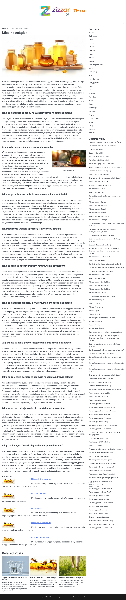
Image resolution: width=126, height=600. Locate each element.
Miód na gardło (36, 508)
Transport (92, 111)
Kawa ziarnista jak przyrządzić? (100, 471)
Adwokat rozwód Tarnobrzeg (99, 216)
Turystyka (92, 115)
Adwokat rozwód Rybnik (97, 293)
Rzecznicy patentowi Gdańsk (99, 496)
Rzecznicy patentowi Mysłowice (100, 418)
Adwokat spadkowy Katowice (99, 174)
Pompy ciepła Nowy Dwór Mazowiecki (102, 474)
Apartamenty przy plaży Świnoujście (101, 164)
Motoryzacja (93, 72)
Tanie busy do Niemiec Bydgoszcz (101, 453)
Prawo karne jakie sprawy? (98, 400)
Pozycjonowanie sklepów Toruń (100, 492)
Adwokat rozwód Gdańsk (97, 209)
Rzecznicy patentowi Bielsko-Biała (101, 528)
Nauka (91, 75)
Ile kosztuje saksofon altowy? (99, 506)
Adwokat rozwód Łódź (96, 192)
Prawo (91, 90)
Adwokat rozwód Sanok (97, 260)
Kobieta (91, 61)
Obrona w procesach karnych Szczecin (102, 146)
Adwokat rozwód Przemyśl (98, 220)
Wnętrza (92, 129)
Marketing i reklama (96, 65)
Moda (91, 68)
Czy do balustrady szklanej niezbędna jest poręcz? (106, 268)
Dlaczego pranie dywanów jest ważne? (102, 463)
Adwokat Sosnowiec (96, 307)
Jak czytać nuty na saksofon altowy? (102, 524)
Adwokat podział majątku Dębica (100, 460)
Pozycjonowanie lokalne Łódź (99, 393)
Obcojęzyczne (94, 83)
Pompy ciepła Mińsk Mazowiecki (100, 481)
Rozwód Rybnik (94, 325)
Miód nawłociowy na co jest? (41, 479)
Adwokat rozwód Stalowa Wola (100, 257)
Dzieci (91, 40)
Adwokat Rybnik (94, 314)
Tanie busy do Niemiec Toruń (99, 456)
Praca (91, 86)
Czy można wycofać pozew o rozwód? (102, 296)
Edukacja (92, 47)
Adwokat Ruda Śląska (96, 300)
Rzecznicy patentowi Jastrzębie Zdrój (102, 407)
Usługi (91, 126)
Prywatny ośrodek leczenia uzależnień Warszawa (106, 449)
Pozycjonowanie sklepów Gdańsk (100, 488)
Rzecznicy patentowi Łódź (98, 510)
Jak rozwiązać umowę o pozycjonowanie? (103, 425)
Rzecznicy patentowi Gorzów (99, 499)
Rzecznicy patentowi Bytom (98, 513)
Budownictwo (93, 36)
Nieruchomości (94, 79)
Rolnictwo (92, 97)
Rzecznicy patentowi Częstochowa (101, 503)
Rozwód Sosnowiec (95, 321)
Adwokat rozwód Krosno (97, 213)
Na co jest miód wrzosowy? (40, 537)
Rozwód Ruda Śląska (96, 329)
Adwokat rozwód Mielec (97, 189)
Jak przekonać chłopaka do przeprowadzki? (104, 478)
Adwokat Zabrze (94, 303)
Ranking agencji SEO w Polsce (99, 442)
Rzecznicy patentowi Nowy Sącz (100, 414)
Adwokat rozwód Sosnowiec (98, 285)
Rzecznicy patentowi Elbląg (98, 422)
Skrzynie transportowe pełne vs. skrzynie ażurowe (106, 332)
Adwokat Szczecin (95, 446)
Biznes (91, 32)
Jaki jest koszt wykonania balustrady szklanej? (105, 264)
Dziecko (91, 43)
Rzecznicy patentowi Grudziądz (100, 429)
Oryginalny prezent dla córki (98, 438)
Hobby (91, 54)
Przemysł (92, 93)
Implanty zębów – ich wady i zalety (14, 578)
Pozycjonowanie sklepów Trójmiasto (101, 485)
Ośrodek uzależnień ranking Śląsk (100, 171)
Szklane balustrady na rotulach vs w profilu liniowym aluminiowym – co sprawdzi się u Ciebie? (104, 251)
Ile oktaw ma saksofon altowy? (99, 517)
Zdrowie (91, 133)
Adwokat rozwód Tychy (97, 278)
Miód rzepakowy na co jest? (41, 523)
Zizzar (79, 11)
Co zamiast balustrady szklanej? (100, 245)
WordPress (84, 597)
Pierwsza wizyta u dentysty (71, 577)
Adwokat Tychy (94, 311)
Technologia (93, 108)
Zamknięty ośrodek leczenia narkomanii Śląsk (105, 142)
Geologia (92, 50)
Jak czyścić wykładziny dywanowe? (101, 467)
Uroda (91, 122)
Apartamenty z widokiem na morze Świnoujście (105, 167)
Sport (91, 104)
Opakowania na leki (96, 149)
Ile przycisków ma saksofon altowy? (101, 521)
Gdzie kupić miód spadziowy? (43, 577)
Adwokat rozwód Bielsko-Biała (99, 282)
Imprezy (91, 58)
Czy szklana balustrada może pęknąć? (102, 271)
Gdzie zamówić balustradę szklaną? (101, 235)
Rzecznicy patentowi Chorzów (99, 404)
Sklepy (91, 101)
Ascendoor (69, 597)
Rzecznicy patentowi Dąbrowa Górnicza (102, 411)
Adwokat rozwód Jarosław (98, 205)
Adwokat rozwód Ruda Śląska (99, 275)
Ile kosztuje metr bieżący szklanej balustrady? (105, 178)
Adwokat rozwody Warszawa (99, 182)
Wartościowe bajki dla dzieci (99, 157)
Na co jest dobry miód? (39, 494)
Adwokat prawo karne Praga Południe (102, 318)
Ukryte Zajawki (94, 118)
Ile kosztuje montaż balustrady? (100, 185)
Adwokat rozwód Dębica (97, 202)
